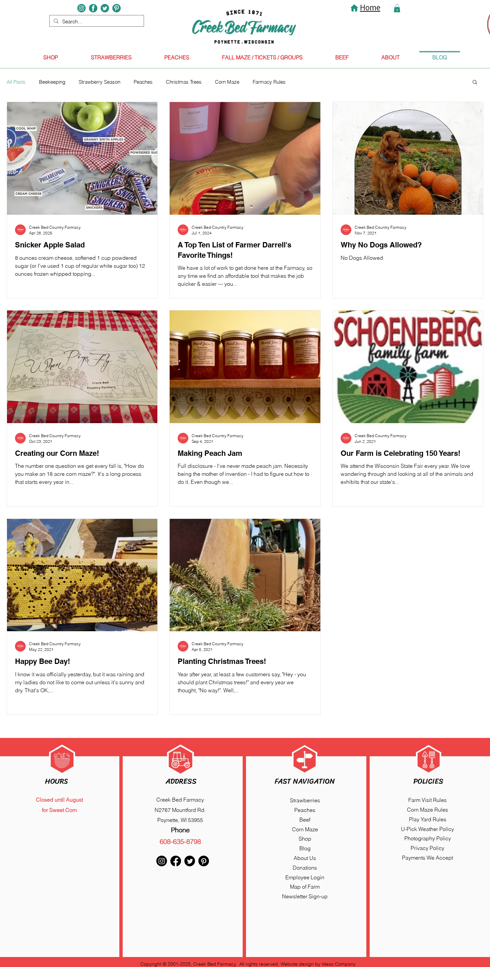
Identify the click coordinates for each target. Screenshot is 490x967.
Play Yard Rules (427, 819)
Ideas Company (339, 964)
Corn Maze (227, 82)
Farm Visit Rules (427, 800)
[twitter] (105, 8)
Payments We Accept (427, 857)
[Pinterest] (116, 8)
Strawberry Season (99, 82)
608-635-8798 (180, 841)
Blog (305, 848)
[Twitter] (189, 861)
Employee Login (304, 877)
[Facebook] (175, 861)
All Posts (16, 82)
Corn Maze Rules (427, 809)
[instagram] (81, 8)
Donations (305, 867)
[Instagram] (161, 861)
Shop (305, 838)
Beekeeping (52, 82)
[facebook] (93, 8)
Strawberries (305, 800)
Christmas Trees (184, 82)
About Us (305, 858)
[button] (475, 82)
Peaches (143, 82)
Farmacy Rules (269, 82)
